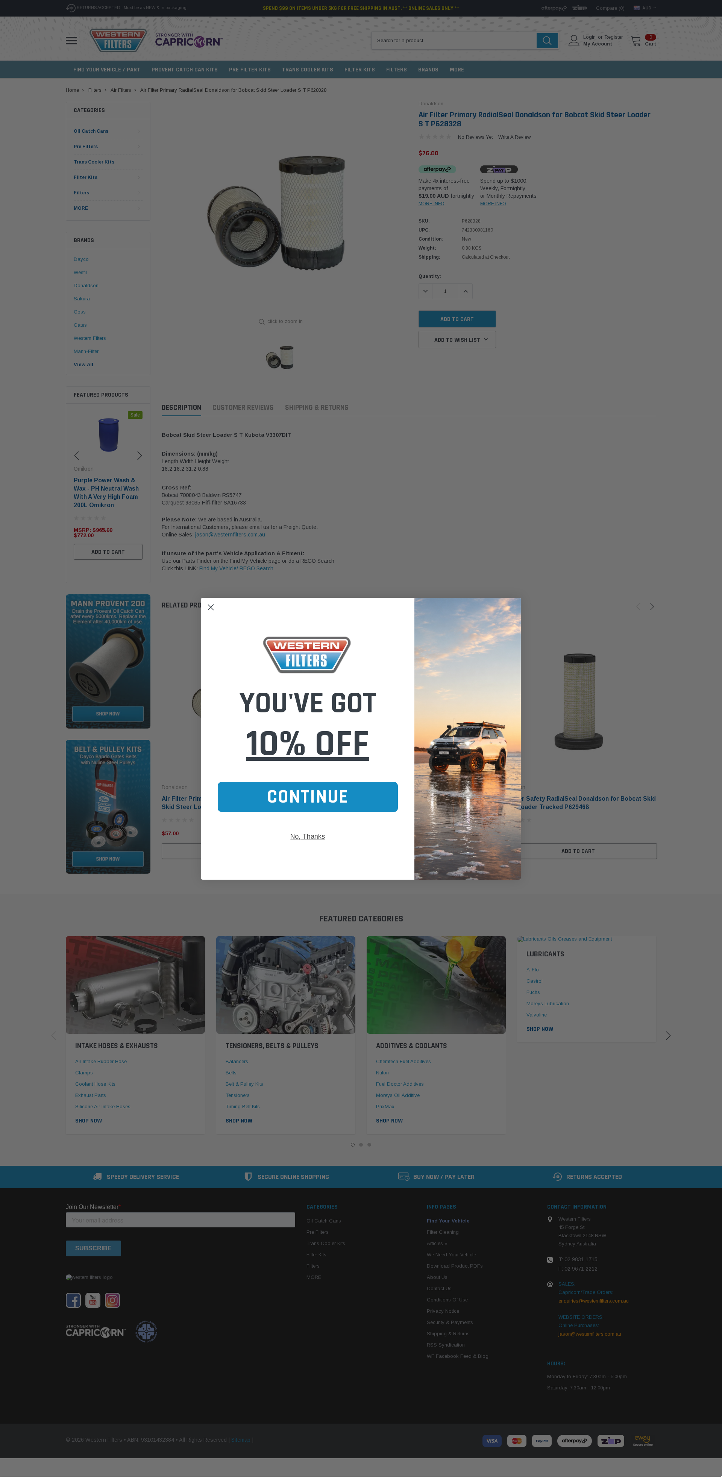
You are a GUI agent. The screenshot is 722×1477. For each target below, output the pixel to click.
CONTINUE (308, 797)
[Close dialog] (210, 607)
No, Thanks (307, 836)
